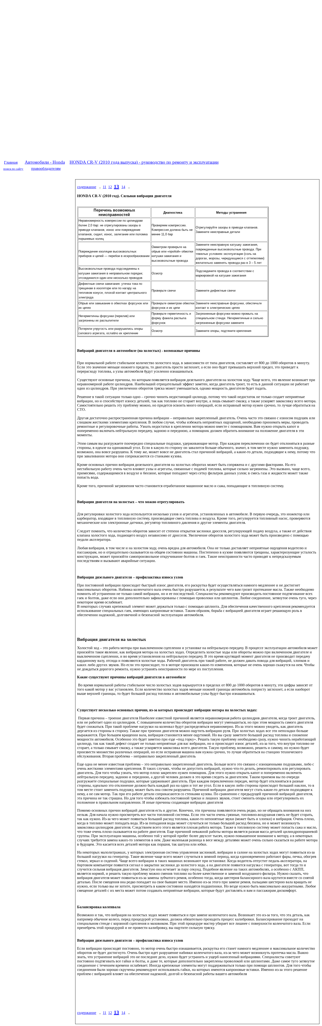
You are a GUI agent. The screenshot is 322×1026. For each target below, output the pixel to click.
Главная (11, 162)
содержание (86, 187)
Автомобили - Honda (45, 162)
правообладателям (46, 169)
